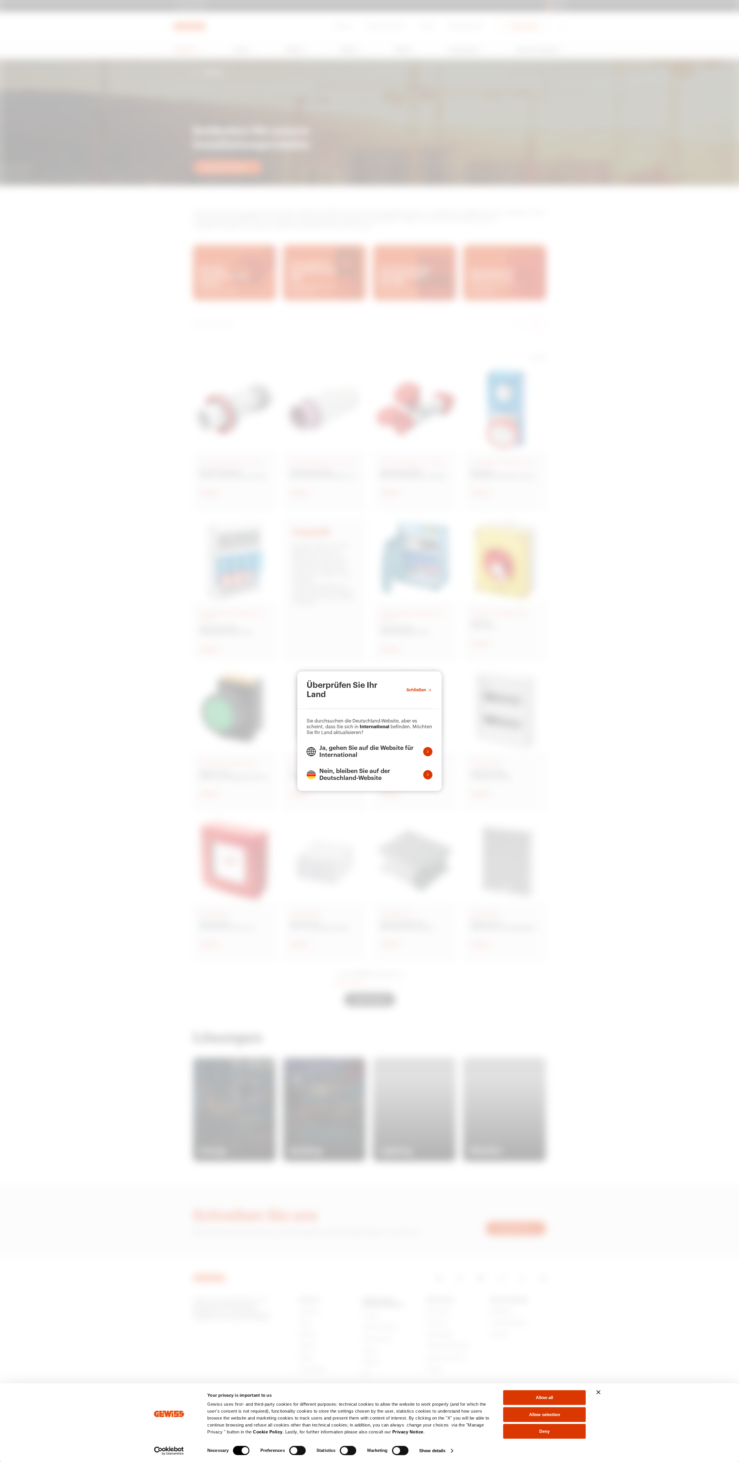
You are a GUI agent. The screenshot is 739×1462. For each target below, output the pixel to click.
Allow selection (544, 1414)
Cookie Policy (268, 1431)
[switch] (297, 1450)
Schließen (416, 690)
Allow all (544, 1397)
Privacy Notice (407, 1431)
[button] (369, 752)
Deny (544, 1431)
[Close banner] (598, 1392)
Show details (432, 1450)
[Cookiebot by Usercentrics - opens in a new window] (169, 1450)
